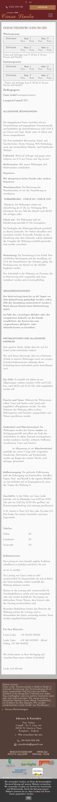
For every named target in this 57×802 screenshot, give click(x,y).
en (30, 2)
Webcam (42, 752)
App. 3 (27, 47)
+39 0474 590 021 (30, 740)
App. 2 (44, 38)
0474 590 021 (16, 7)
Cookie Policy (40, 794)
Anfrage (43, 7)
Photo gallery (18, 754)
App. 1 (27, 38)
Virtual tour (40, 754)
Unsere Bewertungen (16, 709)
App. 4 (44, 47)
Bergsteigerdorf (21, 752)
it (26, 2)
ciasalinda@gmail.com (30, 744)
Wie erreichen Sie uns (30, 735)
